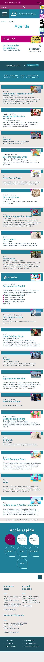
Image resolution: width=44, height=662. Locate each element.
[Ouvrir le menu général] (4, 13)
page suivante (33, 520)
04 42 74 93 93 (22, 623)
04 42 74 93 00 (16, 604)
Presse (9, 643)
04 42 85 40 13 (19, 625)
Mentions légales (32, 646)
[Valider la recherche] (24, 7)
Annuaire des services (11, 606)
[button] (40, 577)
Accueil (4, 21)
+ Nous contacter (10, 609)
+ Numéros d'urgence (11, 632)
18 (11, 627)
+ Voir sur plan (27, 606)
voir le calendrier (32, 65)
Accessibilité (31, 643)
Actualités (29, 640)
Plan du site (11, 646)
